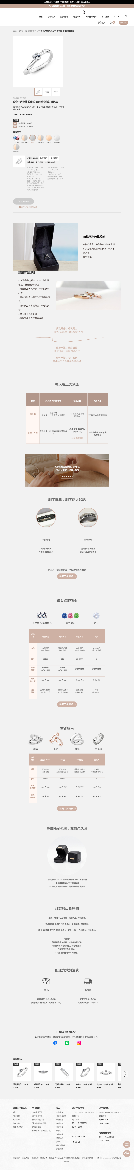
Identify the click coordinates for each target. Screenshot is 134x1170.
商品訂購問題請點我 (29, 207)
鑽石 (41, 17)
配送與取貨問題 (38, 1120)
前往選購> (88, 257)
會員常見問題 (37, 1112)
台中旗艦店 (104, 1108)
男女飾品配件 (91, 17)
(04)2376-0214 (104, 1112)
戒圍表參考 (51, 162)
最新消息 (59, 1120)
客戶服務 (105, 17)
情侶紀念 (59, 1138)
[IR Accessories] (83, 12)
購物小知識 (36, 1127)
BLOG (117, 17)
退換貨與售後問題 (39, 1123)
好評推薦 (59, 1127)
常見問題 (25, 1158)
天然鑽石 (54, 158)
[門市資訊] (127, 1144)
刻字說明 (30, 162)
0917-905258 (89, 1112)
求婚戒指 (51, 17)
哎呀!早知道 (60, 1145)
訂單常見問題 (37, 1116)
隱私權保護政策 (73, 1158)
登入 (103, 23)
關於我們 (16, 1158)
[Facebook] (73, 1142)
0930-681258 (116, 1112)
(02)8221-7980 (77, 1112)
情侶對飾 (76, 17)
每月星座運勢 (61, 1116)
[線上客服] (127, 1153)
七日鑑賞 (34, 1158)
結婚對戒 (64, 17)
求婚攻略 (59, 1149)
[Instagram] (76, 1142)
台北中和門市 (78, 1108)
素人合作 (62, 1158)
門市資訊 (123, 23)
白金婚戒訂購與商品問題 (41, 1131)
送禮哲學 (59, 1134)
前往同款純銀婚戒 (94, 236)
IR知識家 (59, 1112)
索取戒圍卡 (40, 162)
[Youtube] (79, 1142)
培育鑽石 (43, 158)
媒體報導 (59, 1123)
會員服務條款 (87, 1158)
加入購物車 (25, 202)
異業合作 (53, 1158)
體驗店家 (59, 1131)
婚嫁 (58, 1142)
